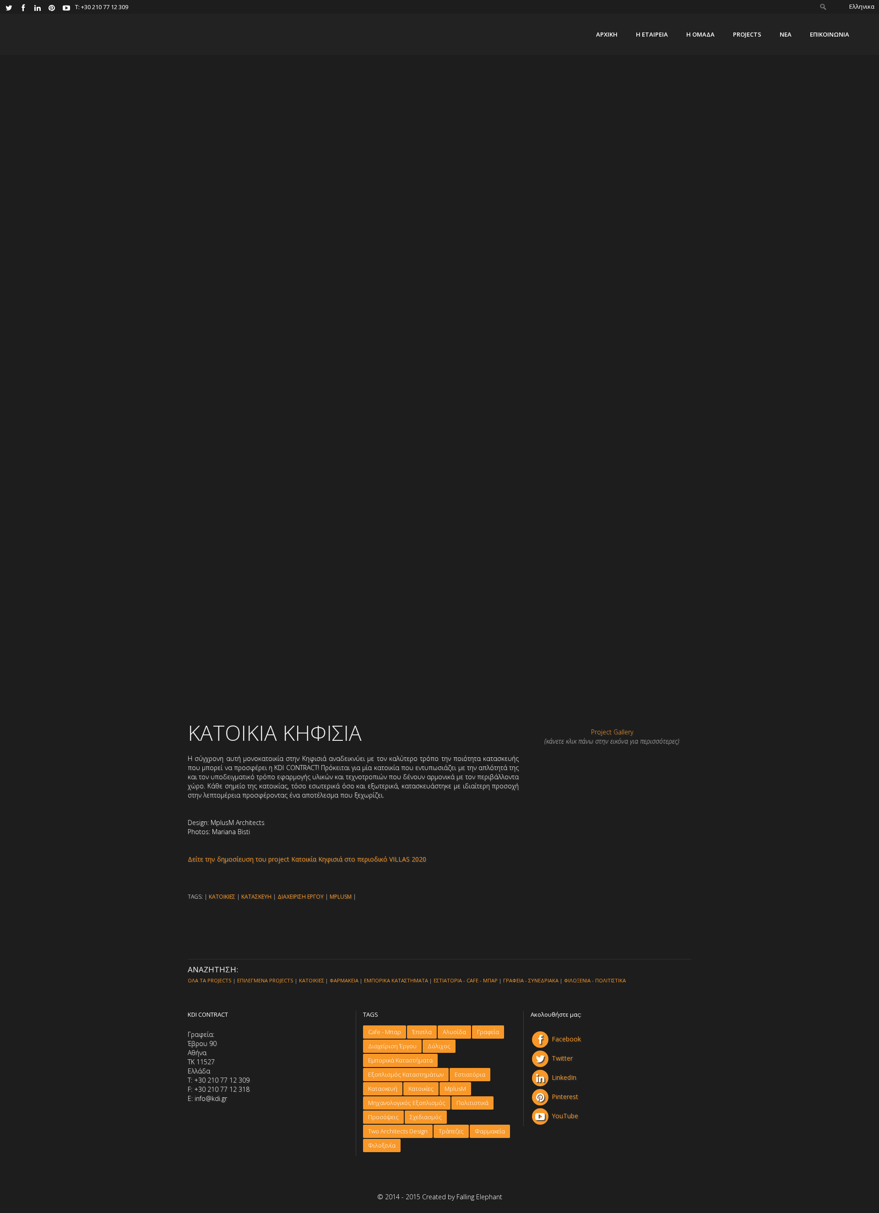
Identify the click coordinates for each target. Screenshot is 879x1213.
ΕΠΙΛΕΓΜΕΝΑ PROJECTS (265, 980)
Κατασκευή (382, 1088)
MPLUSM (341, 896)
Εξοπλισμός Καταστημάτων (406, 1074)
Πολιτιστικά (472, 1103)
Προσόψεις (383, 1117)
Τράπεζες (451, 1131)
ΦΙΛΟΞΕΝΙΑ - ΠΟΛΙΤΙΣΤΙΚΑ (595, 980)
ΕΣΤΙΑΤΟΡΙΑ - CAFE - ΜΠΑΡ (466, 980)
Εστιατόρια (470, 1074)
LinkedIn (564, 1077)
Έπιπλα (422, 1032)
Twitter (562, 1058)
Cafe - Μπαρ (384, 1032)
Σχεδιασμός (426, 1117)
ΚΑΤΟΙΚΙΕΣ (222, 896)
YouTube (565, 1115)
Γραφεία (488, 1032)
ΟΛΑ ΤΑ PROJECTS (210, 980)
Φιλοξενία (382, 1145)
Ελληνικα (861, 6)
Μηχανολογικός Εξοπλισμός (406, 1103)
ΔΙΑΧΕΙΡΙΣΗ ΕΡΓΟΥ (300, 896)
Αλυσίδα (454, 1032)
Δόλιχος (439, 1046)
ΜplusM (455, 1088)
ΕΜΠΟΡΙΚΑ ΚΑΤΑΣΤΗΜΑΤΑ (396, 980)
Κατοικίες (421, 1088)
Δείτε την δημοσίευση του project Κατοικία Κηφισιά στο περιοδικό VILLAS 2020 (307, 859)
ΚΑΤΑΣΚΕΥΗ (256, 896)
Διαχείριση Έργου (392, 1046)
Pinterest (565, 1096)
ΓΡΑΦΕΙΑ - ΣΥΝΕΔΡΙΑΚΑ (531, 980)
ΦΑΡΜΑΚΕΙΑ (344, 980)
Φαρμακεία (490, 1131)
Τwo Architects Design (398, 1131)
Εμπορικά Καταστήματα (400, 1060)
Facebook (566, 1039)
